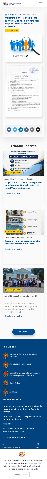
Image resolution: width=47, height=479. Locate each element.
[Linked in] (20, 129)
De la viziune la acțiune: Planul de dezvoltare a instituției (18, 430)
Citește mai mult (13, 193)
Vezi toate (22, 331)
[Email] (32, 129)
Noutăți (29, 179)
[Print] (38, 129)
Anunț (7, 179)
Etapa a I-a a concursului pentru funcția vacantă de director (22, 242)
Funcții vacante (14, 15)
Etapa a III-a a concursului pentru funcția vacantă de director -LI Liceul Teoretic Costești (23, 185)
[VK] (26, 129)
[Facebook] (9, 129)
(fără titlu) (8, 424)
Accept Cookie (21, 474)
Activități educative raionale (17, 296)
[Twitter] (15, 129)
